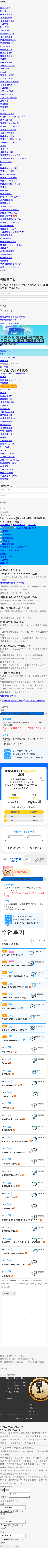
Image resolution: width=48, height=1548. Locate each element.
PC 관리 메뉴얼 (6, 238)
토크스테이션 (6, 14)
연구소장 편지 (6, 120)
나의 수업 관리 (6, 152)
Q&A (2, 110)
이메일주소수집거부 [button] (32, 1414)
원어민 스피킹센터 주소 (10, 123)
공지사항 (4, 107)
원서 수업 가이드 (7, 75)
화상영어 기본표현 (8, 229)
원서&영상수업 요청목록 (11, 197)
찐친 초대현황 (8, 216)
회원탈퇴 (4, 261)
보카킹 (3, 59)
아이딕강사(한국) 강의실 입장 (13, 158)
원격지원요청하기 (8, 696)
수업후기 (4, 24)
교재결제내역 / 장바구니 (10, 219)
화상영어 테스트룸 (8, 242)
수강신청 (4, 88)
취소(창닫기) (5, 1546)
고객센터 (4, 104)
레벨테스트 (5, 30)
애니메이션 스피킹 (8, 85)
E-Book (3, 72)
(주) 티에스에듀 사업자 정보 (23, 1418)
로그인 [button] (3, 377)
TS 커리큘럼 (5, 46)
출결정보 (4, 190)
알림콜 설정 (5, 203)
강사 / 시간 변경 (7, 171)
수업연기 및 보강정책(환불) (12, 232)
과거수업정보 (6, 194)
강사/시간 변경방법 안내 (10, 139)
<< (24, 1299)
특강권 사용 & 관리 (8, 168)
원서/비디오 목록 (7, 66)
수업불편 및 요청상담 (9, 210)
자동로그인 (8, 311)
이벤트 (3, 146)
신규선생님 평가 (7, 200)
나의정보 (4, 248)
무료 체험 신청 (6, 94)
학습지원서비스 (7, 226)
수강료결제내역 (7, 251)
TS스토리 (9, 357)
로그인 (3, 306)
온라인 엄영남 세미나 (9, 126)
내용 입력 (4, 1497)
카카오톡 (4, 563)
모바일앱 (4, 361)
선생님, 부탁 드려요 (8, 213)
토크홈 (3, 554)
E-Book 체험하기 (7, 78)
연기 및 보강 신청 (7, 174)
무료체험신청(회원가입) (10, 264)
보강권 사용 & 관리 (8, 178)
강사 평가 (4, 187)
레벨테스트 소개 (7, 34)
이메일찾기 (5, 317)
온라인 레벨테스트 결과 (10, 184)
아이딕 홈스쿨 (6, 56)
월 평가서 (4, 165)
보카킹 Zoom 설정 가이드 (11, 245)
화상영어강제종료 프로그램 (12, 583)
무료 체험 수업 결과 (8, 181)
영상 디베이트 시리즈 (9, 82)
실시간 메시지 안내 (8, 142)
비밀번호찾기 (19, 317)
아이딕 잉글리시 (7, 206)
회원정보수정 (6, 258)
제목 (2, 1490)
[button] (5, 839)
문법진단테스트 (7, 43)
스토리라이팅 (6, 62)
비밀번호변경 (6, 254)
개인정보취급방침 (18, 1414)
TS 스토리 (4, 27)
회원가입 (32, 525)
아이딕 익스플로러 (8, 130)
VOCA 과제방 (6, 162)
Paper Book (4, 69)
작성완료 (15, 1546)
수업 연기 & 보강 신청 (9, 267)
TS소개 (3, 11)
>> (24, 1337)
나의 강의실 (5, 149)
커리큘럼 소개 (6, 50)
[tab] (12, 859)
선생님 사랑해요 (7, 114)
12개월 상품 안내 (13, 117)
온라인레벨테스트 (8, 40)
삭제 (2, 1514)
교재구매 (4, 101)
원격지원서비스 (7, 235)
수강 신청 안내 (6, 91)
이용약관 (8, 1414)
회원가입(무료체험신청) (10, 380)
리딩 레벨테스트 (7, 133)
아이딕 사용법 (6, 557)
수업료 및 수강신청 (8, 98)
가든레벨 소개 (6, 37)
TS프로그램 (5, 8)
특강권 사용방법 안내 (9, 136)
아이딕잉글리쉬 (7, 21)
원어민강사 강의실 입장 (10, 155)
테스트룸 (4, 367)
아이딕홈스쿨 (6, 17)
